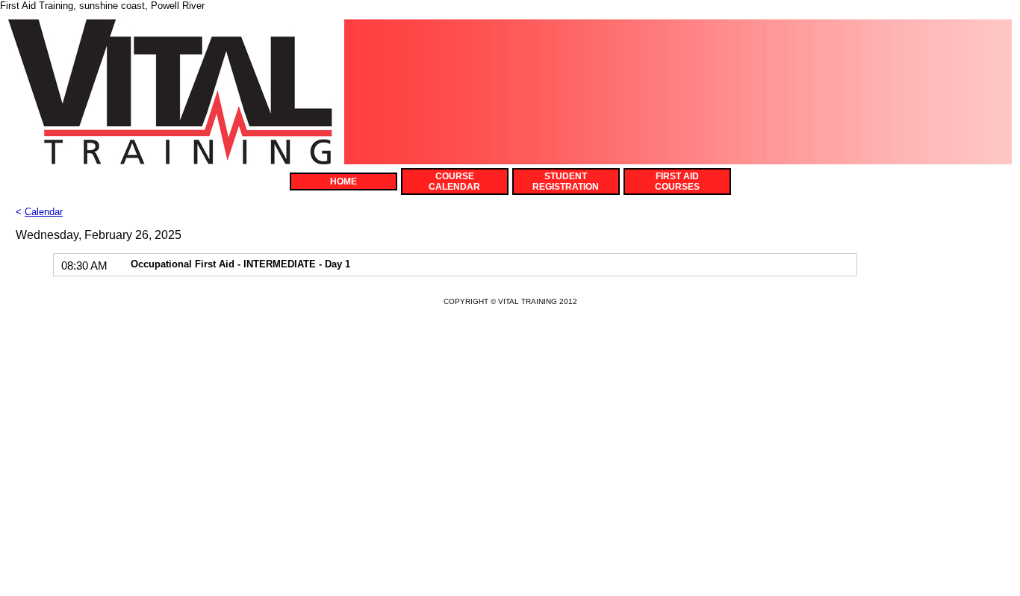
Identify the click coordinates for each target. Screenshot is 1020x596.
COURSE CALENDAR (454, 181)
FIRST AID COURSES (677, 181)
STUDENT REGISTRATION (565, 181)
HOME (343, 181)
